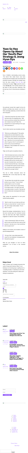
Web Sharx (17, 445)
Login (4, 281)
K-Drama (12, 331)
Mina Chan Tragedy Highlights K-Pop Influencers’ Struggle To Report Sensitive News (16, 357)
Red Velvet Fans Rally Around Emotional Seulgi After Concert (17, 369)
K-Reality (5, 62)
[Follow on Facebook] (19, 11)
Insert (13, 452)
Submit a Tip (5, 4)
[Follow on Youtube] (19, 9)
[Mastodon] (17, 68)
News (10, 62)
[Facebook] (4, 68)
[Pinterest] (14, 68)
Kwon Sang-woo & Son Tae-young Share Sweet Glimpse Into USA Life (17, 334)
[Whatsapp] (22, 68)
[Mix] (19, 68)
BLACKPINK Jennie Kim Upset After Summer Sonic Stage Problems (17, 346)
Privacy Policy (14, 443)
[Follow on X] (22, 11)
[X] (6, 68)
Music (15, 342)
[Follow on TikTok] (22, 9)
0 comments (22, 62)
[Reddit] (9, 68)
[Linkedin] (12, 68)
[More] (4, 71)
